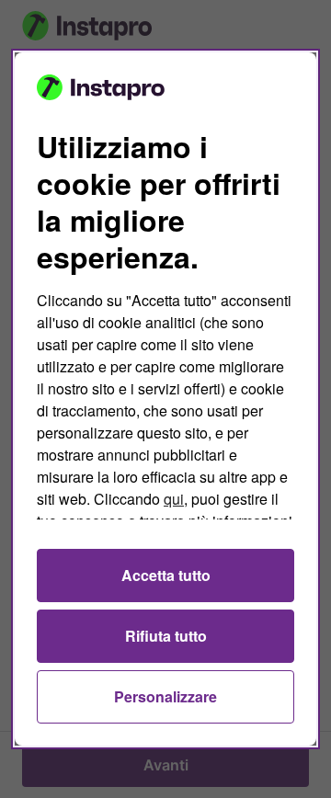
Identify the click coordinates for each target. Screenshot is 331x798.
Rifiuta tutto (166, 635)
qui (174, 498)
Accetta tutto (166, 575)
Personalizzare (165, 696)
